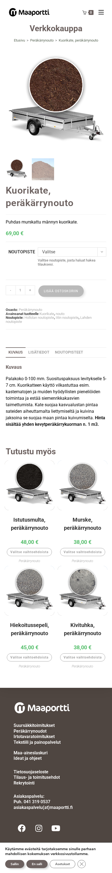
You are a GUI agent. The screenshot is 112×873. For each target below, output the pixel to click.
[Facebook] (21, 828)
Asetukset (62, 864)
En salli (37, 864)
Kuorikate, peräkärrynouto (78, 40)
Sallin (15, 864)
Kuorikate (46, 314)
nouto (60, 314)
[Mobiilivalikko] (103, 12)
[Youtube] (56, 828)
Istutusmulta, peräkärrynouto (29, 523)
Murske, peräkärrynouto (82, 523)
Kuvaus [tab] (15, 352)
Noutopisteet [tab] (69, 352)
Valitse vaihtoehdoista (29, 552)
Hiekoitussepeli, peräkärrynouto (29, 629)
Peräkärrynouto (30, 310)
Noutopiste (21, 251)
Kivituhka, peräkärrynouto (82, 629)
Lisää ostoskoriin (61, 291)
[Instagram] (38, 828)
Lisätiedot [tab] (38, 352)
